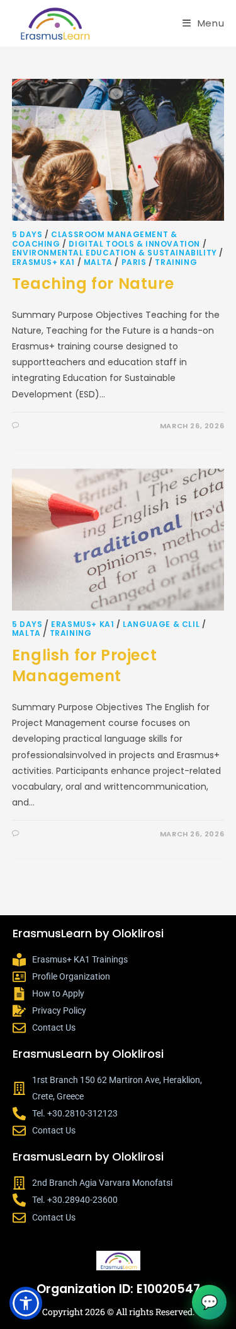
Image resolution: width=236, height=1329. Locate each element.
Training (176, 262)
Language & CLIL (161, 624)
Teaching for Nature (93, 283)
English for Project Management (84, 666)
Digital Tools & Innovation (134, 243)
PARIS (134, 262)
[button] (26, 1303)
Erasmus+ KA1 (43, 262)
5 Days (27, 234)
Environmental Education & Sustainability (114, 252)
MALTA (98, 262)
